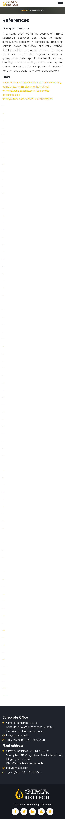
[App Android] (49, 811)
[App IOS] (41, 811)
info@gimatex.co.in (17, 735)
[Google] (32, 811)
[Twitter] (23, 811)
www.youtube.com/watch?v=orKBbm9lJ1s (27, 98)
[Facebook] (15, 811)
